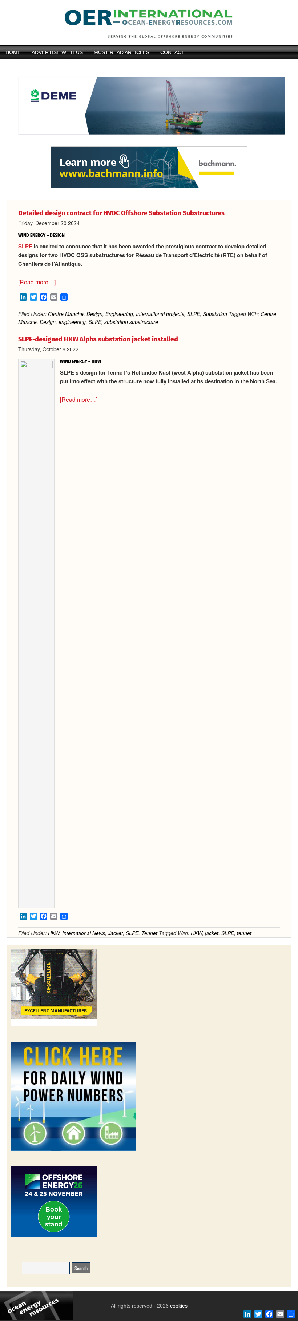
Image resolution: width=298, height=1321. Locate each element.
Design (94, 313)
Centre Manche (66, 313)
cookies (178, 1306)
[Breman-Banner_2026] (54, 1025)
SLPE (25, 246)
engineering (72, 321)
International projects (160, 313)
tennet (244, 933)
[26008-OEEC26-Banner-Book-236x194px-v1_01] (54, 1235)
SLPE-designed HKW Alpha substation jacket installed (98, 339)
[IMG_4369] (149, 143)
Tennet (149, 933)
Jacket (115, 933)
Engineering (119, 313)
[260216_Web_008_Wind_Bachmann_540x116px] (149, 187)
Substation (215, 313)
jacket (211, 933)
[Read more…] (37, 282)
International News (83, 933)
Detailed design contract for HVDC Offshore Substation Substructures (121, 213)
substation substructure (131, 321)
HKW (53, 933)
